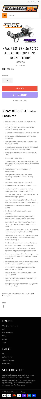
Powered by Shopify (19, 392)
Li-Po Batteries (7, 332)
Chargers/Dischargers (10, 326)
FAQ (3, 354)
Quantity (5, 75)
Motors (4, 336)
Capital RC (10, 392)
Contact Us (6, 364)
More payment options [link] (20, 100)
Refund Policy (7, 357)
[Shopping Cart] (38, 2)
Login (28, 2)
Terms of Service (8, 360)
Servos (4, 339)
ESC (3, 329)
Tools (4, 342)
